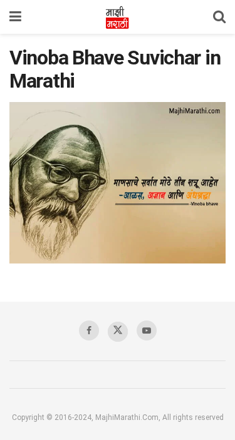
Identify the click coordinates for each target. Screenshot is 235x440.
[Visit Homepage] (117, 16)
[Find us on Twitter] (118, 332)
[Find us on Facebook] (89, 330)
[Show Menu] (15, 17)
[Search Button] (219, 17)
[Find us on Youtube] (147, 330)
